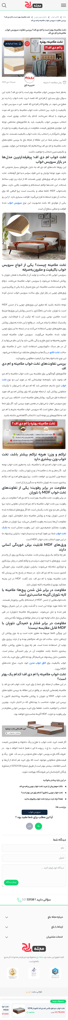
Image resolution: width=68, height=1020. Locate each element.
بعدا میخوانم (12, 44)
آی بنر (28, 992)
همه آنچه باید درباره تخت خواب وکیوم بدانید (43, 799)
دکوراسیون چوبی (40, 17)
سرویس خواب (34, 812)
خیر (29, 826)
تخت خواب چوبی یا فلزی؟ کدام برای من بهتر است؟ (42, 793)
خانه (64, 17)
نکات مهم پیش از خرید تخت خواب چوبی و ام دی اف (41, 786)
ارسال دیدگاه (11, 882)
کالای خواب (55, 17)
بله (38, 826)
